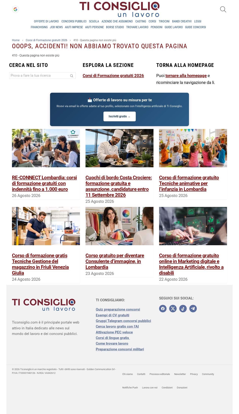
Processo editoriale (160, 374)
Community (208, 374)
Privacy (194, 374)
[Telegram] (193, 308)
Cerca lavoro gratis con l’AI (117, 326)
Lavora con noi (149, 387)
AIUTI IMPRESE (74, 27)
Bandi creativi (182, 21)
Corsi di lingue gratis (113, 338)
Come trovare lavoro (112, 343)
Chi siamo (127, 374)
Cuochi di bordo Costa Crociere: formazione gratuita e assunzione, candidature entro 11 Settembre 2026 (119, 186)
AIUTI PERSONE (94, 27)
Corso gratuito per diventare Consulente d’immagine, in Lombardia (115, 261)
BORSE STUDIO (115, 27)
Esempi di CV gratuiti (112, 315)
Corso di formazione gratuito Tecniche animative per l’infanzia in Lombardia (189, 183)
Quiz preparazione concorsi (118, 309)
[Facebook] (163, 308)
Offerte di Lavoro (46, 21)
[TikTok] (183, 308)
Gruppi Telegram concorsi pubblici (123, 321)
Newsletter (180, 374)
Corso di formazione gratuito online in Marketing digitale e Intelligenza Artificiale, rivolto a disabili (191, 264)
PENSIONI (156, 27)
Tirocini (164, 21)
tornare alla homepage (186, 75)
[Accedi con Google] (15, 9)
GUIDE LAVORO (174, 27)
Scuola (94, 21)
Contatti (141, 374)
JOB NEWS (56, 27)
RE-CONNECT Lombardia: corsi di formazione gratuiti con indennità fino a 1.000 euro (44, 183)
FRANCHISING (39, 27)
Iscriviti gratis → (120, 116)
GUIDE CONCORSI (195, 27)
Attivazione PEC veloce (114, 332)
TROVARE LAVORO (137, 27)
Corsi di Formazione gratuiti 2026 (113, 75)
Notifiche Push (130, 387)
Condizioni (167, 387)
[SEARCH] (223, 9)
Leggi (197, 21)
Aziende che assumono (117, 21)
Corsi (152, 21)
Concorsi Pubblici (73, 21)
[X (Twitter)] (173, 308)
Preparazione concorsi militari (120, 349)
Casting (140, 21)
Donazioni (182, 387)
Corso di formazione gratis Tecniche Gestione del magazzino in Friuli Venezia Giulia (40, 264)
